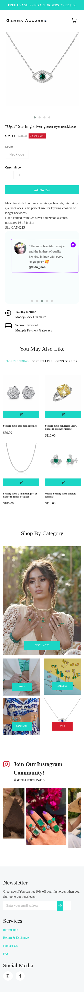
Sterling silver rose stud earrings (20, 425)
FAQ (6, 954)
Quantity (13, 167)
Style (9, 147)
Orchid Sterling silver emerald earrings (60, 495)
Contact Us (10, 945)
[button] (34, 117)
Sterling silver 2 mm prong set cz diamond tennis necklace (20, 495)
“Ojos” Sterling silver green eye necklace (40, 126)
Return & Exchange (16, 937)
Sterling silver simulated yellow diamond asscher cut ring (61, 427)
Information (10, 929)
